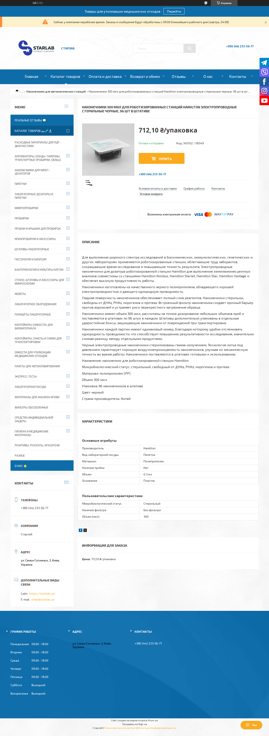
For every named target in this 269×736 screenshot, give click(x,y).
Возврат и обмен (145, 76)
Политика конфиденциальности (157, 727)
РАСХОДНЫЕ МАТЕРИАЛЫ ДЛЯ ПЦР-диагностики (38, 144)
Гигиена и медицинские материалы (32, 433)
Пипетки (20, 184)
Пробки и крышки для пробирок (38, 228)
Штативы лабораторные (32, 249)
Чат (254, 725)
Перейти (174, 11)
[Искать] (189, 48)
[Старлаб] (36, 57)
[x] (85, 531)
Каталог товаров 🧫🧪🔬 (33, 131)
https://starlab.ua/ (42, 593)
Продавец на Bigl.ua (134, 724)
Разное (20, 455)
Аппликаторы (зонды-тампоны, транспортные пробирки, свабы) (38, 158)
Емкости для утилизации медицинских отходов (33, 354)
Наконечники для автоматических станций (56, 91)
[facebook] (80, 531)
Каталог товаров (65, 76)
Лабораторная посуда (30, 387)
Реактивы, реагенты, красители (37, 445)
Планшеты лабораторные (33, 314)
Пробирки (22, 218)
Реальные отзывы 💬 (30, 120)
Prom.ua (153, 720)
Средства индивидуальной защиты (34, 419)
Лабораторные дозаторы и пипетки (34, 195)
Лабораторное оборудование (36, 304)
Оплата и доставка (105, 76)
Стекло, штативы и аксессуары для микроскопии (39, 281)
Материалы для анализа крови (37, 397)
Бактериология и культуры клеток (39, 269)
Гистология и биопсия (30, 259)
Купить (165, 159)
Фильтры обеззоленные (31, 407)
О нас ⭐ (21, 466)
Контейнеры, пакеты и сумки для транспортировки (38, 340)
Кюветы (20, 294)
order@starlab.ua (42, 599)
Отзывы (179, 76)
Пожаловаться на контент (120, 727)
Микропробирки (26, 208)
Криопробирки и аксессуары (35, 239)
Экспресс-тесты (26, 376)
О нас (208, 76)
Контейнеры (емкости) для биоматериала (34, 326)
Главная (31, 76)
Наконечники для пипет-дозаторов (32, 171)
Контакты (237, 76)
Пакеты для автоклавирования (37, 366)
